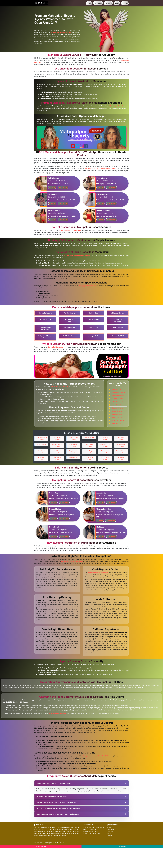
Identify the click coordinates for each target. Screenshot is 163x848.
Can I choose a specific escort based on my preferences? (58, 814)
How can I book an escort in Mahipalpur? (52, 797)
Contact (125, 3)
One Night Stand (69, 327)
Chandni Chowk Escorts (73, 438)
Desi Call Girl (93, 327)
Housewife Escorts (45, 313)
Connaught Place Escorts (41, 438)
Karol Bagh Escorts (57, 438)
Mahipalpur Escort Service (61, 32)
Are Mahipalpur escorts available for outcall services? (56, 802)
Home (89, 3)
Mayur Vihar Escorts (73, 452)
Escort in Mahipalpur (56, 347)
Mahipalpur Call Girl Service (98, 572)
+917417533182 (41, 846)
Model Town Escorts (89, 445)
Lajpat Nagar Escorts (73, 445)
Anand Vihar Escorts (105, 452)
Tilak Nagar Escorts (57, 458)
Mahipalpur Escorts (116, 106)
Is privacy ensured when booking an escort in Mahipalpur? (58, 808)
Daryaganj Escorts (105, 438)
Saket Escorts (41, 444)
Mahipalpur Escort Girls (87, 286)
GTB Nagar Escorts (41, 452)
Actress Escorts (45, 319)
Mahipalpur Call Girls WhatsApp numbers (100, 168)
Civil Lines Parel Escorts (105, 445)
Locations (108, 3)
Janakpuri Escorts (41, 458)
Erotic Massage (117, 327)
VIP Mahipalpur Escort (59, 387)
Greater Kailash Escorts (57, 445)
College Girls (93, 313)
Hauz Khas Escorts (121, 438)
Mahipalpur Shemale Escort (45, 337)
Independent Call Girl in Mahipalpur (77, 255)
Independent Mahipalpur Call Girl (95, 756)
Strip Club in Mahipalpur (118, 320)
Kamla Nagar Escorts (121, 445)
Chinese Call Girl (118, 336)
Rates (117, 3)
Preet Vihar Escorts (57, 452)
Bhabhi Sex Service (69, 336)
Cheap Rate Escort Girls (69, 320)
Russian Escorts (69, 313)
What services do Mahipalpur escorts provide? (54, 783)
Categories (98, 3)
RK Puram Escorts (121, 458)
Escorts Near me (93, 319)
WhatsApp (122, 846)
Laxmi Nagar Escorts (89, 452)
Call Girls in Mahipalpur (57, 713)
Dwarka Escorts (73, 457)
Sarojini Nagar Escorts (105, 458)
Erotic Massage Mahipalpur (45, 329)
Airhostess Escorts (117, 313)
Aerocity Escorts (89, 437)
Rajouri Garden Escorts (121, 452)
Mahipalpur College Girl (93, 337)
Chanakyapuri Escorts (89, 458)
